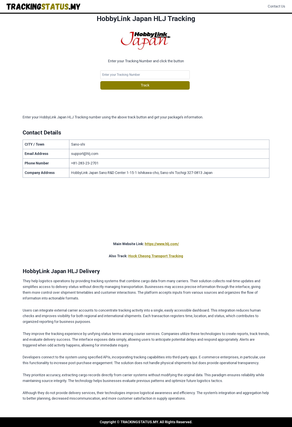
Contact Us (276, 6)
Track (145, 85)
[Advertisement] (146, 212)
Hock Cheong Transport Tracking (155, 256)
